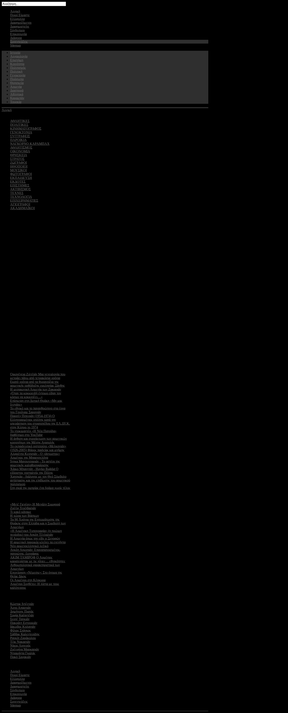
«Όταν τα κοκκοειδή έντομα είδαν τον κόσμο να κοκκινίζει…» (35, 395)
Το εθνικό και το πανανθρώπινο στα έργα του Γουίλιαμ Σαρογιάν (37, 410)
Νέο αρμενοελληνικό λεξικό (29, 546)
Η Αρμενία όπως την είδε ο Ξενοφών (35, 538)
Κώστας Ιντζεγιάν (22, 604)
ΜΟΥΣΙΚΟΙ (18, 170)
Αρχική (15, 11)
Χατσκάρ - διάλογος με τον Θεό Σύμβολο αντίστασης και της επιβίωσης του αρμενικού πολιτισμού (40, 480)
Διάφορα (16, 38)
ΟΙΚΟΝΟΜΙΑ (20, 151)
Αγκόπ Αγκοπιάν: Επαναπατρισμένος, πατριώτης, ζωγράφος (35, 551)
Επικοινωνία (18, 34)
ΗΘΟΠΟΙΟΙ (18, 166)
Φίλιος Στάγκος (20, 630)
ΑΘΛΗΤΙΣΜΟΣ (21, 147)
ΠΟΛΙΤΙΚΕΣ (19, 125)
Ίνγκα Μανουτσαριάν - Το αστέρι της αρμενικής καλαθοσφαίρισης (35, 463)
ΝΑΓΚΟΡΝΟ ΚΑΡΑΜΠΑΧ (30, 143)
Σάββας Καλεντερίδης (24, 634)
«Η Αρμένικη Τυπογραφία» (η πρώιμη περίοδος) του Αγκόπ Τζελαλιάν (36, 532)
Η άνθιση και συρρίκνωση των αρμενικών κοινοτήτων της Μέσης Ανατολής (38, 440)
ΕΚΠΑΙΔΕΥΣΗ (21, 178)
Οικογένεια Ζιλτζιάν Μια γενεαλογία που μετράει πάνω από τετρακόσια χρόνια (37, 376)
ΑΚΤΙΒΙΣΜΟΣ (20, 189)
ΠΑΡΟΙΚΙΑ (18, 140)
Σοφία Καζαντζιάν (22, 615)
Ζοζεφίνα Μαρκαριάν (24, 649)
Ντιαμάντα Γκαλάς (22, 653)
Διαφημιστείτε (19, 26)
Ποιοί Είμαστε (20, 15)
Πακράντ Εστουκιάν (23, 623)
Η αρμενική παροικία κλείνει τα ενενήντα (38, 542)
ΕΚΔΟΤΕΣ (18, 181)
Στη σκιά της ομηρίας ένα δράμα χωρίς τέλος (40, 488)
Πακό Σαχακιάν (20, 657)
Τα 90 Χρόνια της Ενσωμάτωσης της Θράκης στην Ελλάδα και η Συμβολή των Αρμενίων (38, 523)
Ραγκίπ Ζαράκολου (23, 638)
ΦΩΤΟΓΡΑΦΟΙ (21, 174)
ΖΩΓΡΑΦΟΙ (18, 162)
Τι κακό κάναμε (20, 512)
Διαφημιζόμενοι (20, 22)
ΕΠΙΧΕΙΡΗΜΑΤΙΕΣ (24, 200)
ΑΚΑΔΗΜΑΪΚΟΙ (22, 208)
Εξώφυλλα (17, 19)
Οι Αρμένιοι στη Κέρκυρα (28, 580)
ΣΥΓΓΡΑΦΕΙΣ (20, 136)
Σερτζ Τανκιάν (20, 619)
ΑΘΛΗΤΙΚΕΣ (20, 121)
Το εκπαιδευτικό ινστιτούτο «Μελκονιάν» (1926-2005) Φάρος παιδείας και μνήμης (38, 448)
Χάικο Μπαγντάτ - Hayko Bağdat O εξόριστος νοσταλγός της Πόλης (34, 470)
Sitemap (15, 45)
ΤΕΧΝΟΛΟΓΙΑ (21, 197)
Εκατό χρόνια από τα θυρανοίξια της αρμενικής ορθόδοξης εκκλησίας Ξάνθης (37, 383)
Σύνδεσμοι (17, 30)
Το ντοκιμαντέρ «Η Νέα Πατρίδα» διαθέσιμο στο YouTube (33, 433)
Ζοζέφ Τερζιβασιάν (23, 508)
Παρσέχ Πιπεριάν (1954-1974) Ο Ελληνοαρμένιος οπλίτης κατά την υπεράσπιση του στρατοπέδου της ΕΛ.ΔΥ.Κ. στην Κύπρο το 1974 (40, 421)
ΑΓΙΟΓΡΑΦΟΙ (20, 204)
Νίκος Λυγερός (20, 645)
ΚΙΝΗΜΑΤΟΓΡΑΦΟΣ (25, 128)
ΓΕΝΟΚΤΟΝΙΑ (21, 132)
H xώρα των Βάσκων (24, 515)
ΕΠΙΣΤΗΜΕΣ (19, 185)
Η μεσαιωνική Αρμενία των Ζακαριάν (35, 389)
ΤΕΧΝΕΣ (16, 193)
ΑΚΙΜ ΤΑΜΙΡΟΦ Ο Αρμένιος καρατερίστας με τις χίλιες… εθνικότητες (37, 559)
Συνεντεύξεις (19, 41)
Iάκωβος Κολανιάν (22, 626)
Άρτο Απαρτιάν (20, 607)
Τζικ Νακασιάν (20, 642)
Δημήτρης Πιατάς (22, 611)
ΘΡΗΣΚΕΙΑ (18, 155)
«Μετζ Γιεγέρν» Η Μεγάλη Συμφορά (35, 504)
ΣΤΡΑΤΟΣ (17, 159)
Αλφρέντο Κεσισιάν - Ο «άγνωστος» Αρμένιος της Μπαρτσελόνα (35, 455)
